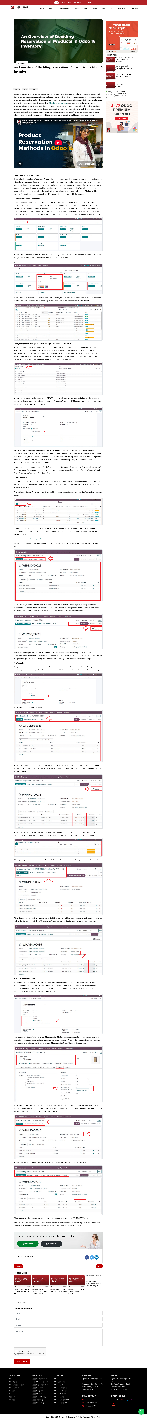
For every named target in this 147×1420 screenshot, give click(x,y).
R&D (85, 8)
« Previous (18, 1266)
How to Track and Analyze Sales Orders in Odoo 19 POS (39, 1291)
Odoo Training (37, 1400)
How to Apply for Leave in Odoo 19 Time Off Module (76, 1291)
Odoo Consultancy (39, 1397)
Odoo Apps (13, 1382)
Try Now (88, 2)
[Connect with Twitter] (117, 1400)
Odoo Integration (38, 1388)
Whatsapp (29, 1243)
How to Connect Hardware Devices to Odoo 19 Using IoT (93, 1284)
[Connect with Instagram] (131, 1400)
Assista (94, 8)
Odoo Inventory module (57, 103)
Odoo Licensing (38, 1403)
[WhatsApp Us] (142, 1411)
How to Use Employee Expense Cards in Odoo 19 (58, 1291)
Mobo (103, 8)
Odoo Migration (38, 1394)
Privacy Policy (96, 1417)
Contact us (13, 1391)
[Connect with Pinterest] (122, 1400)
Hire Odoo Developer (40, 1382)
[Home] (19, 8)
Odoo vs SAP (58, 1385)
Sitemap (12, 1400)
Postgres (76, 8)
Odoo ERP (57, 1379)
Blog (112, 8)
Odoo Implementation (40, 1385)
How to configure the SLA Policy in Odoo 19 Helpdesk (21, 1291)
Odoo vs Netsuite (60, 1394)
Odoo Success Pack (16, 1385)
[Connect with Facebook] (113, 1400)
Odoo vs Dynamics (60, 1388)
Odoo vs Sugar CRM (61, 1400)
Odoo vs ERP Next (60, 1391)
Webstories (13, 1397)
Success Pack (64, 8)
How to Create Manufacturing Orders (28, 538)
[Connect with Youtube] (113, 1404)
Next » (99, 1266)
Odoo (11, 1379)
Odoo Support (37, 1391)
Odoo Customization (39, 1379)
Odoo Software (59, 1382)
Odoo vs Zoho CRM (60, 1403)
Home (42, 8)
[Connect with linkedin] (127, 1400)
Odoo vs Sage (58, 1397)
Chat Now (53, 1243)
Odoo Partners (14, 1388)
